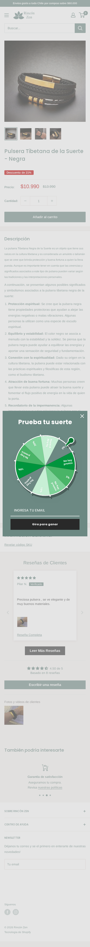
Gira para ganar (45, 524)
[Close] (82, 416)
